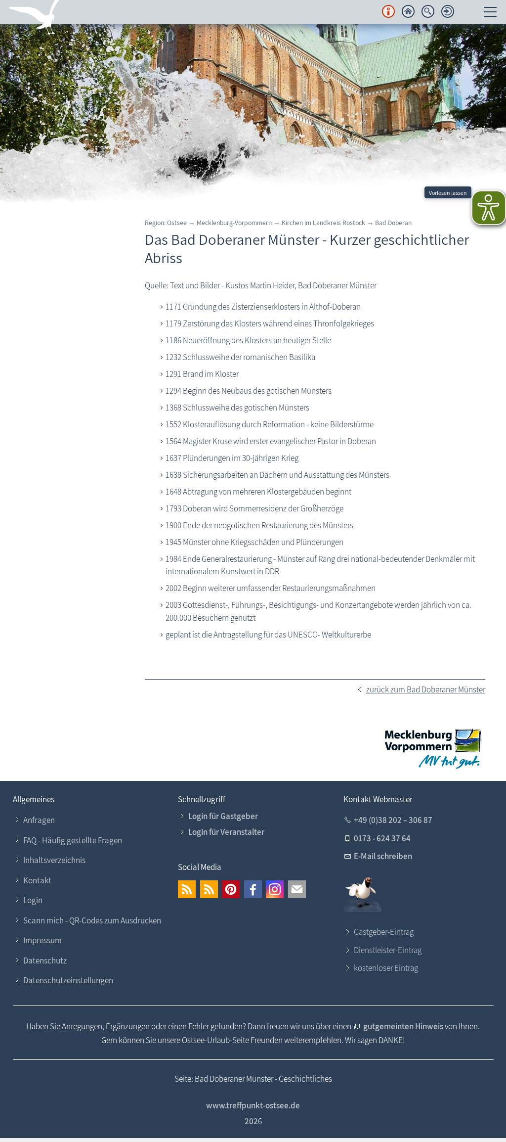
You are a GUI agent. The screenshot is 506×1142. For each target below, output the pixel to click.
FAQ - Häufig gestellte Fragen (72, 840)
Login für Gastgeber (223, 816)
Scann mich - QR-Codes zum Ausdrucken (92, 920)
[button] (187, 889)
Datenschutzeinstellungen (68, 980)
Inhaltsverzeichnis (54, 860)
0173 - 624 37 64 (382, 838)
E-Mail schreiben (383, 856)
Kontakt (37, 880)
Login (32, 900)
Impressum (42, 940)
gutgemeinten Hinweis (404, 1026)
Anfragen (39, 820)
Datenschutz (45, 960)
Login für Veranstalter (226, 831)
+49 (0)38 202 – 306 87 (393, 820)
